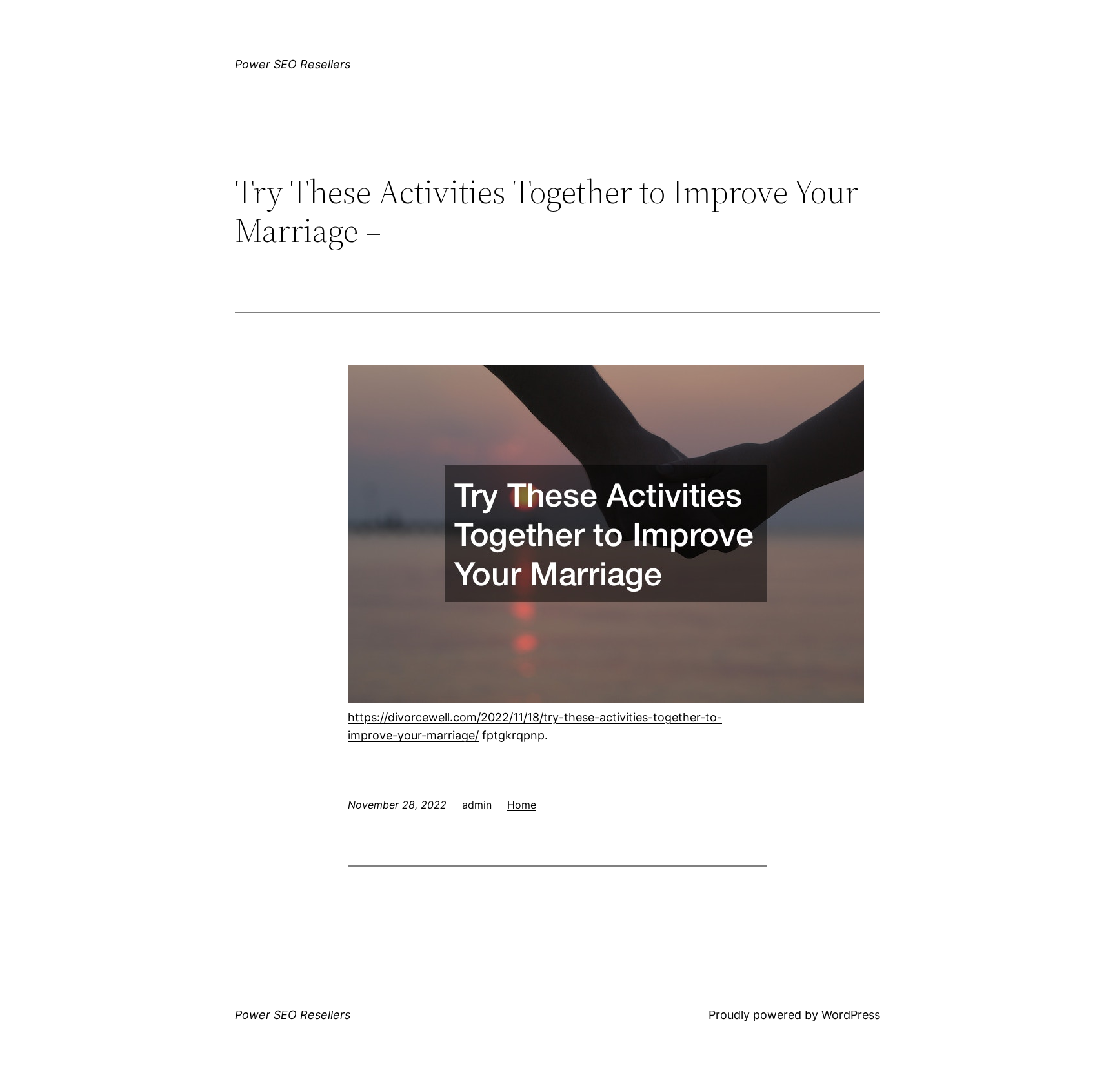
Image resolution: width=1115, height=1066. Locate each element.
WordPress (850, 1014)
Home (521, 804)
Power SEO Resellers (292, 64)
